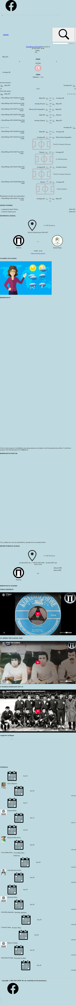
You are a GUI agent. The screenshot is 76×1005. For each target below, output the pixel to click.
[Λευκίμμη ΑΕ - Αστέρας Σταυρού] (38, 172)
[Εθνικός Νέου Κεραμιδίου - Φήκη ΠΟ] (38, 110)
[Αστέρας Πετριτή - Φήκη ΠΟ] (38, 105)
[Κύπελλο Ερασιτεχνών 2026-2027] (38, 211)
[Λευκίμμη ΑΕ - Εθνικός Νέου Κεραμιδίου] (38, 142)
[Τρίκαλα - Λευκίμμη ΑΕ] (38, 187)
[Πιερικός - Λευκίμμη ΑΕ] (38, 157)
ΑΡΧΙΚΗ (5, 34)
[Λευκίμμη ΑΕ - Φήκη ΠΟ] (38, 199)
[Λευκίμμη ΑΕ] (38, 70)
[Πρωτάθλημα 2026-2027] (38, 209)
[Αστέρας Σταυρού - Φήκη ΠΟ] (38, 121)
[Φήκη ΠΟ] (38, 55)
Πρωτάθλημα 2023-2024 (33, 47)
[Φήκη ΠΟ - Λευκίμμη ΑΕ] (38, 99)
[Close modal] (0, 997)
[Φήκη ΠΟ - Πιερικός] (38, 116)
